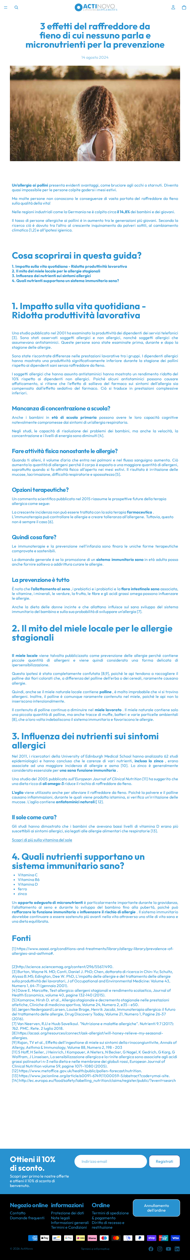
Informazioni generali (70, 1222)
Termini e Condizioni (69, 1227)
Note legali (60, 1217)
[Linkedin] (177, 1249)
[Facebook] (151, 1249)
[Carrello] (184, 7)
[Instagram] (160, 1249)
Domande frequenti (27, 1217)
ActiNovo (27, 1248)
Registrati (164, 1161)
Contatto (17, 1213)
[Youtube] (168, 1249)
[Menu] (5, 7)
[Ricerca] (16, 7)
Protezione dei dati (67, 1213)
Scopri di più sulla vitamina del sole (42, 839)
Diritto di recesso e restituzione (108, 1225)
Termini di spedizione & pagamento (110, 1215)
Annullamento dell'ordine (156, 1208)
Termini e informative (95, 1249)
